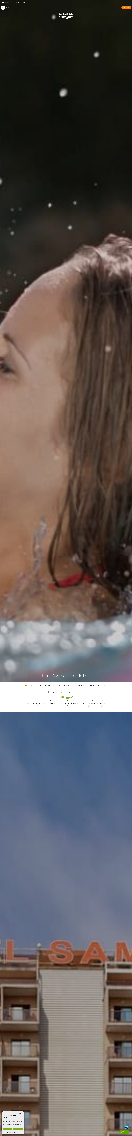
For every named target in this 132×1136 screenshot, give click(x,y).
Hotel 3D (81, 685)
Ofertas (47, 685)
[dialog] (13, 1122)
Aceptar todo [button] (7, 1129)
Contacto (102, 685)
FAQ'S (73, 685)
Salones (66, 685)
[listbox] (20, 1113)
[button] (13, 1132)
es (128, 2)
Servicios (56, 685)
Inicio (27, 685)
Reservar (126, 7)
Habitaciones (36, 685)
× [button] (22, 1113)
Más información (7, 1126)
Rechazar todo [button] (18, 1129)
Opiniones (91, 685)
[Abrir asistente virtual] (127, 1127)
